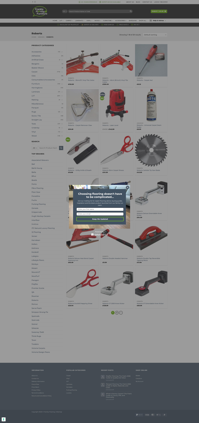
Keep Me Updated (100, 219)
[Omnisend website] (99, 233)
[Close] (127, 187)
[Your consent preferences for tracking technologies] (4, 419)
